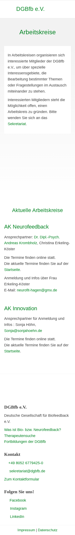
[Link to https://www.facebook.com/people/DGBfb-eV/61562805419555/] (6, 500)
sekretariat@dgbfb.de (27, 471)
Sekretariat (17, 124)
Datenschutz (48, 530)
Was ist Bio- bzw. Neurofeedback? (32, 430)
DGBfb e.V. (30, 9)
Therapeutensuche (19, 436)
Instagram (18, 508)
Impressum (26, 530)
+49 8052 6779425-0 (25, 463)
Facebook (18, 500)
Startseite (12, 270)
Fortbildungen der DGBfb (25, 442)
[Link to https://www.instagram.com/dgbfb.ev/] (5, 508)
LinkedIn (17, 517)
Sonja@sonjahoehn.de (23, 331)
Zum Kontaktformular (21, 479)
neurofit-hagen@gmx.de (37, 290)
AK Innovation (20, 308)
